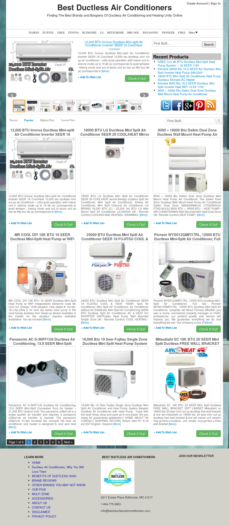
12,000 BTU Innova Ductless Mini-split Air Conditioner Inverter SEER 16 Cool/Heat (113, 43)
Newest (13, 120)
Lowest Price (68, 120)
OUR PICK (39, 489)
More (192, 32)
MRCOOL (133, 32)
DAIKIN (34, 32)
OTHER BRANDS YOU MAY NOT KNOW (58, 485)
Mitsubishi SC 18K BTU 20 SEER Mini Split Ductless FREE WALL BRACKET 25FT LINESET (187, 343)
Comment (114, 49)
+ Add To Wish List (89, 77)
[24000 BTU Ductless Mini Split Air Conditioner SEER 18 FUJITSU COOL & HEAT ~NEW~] (114, 269)
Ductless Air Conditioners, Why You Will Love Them (58, 469)
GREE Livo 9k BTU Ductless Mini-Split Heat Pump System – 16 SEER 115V (186, 63)
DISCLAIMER (41, 512)
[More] (105, 71)
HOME (36, 462)
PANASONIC (151, 32)
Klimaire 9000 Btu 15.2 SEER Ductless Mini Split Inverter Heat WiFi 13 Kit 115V (186, 85)
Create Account (197, 3)
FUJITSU (48, 32)
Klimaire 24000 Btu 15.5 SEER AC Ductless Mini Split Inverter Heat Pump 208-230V (189, 71)
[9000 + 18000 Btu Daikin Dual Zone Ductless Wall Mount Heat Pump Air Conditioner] (186, 165)
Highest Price (47, 120)
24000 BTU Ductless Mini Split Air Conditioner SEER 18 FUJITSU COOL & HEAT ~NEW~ (114, 239)
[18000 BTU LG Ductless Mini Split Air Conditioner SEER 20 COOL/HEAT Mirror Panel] (114, 148)
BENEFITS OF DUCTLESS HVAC (54, 476)
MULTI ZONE (40, 494)
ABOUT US (39, 503)
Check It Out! (137, 78)
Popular (28, 120)
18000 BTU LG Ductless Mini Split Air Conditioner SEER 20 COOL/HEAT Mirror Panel (114, 134)
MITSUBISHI (115, 32)
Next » (68, 442)
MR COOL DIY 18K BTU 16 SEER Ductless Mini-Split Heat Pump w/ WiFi (42, 236)
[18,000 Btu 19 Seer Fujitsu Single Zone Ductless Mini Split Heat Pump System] (114, 374)
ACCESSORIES (42, 498)
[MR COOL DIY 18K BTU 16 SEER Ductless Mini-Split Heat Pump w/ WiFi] (42, 269)
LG (102, 32)
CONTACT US (41, 507)
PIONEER (168, 32)
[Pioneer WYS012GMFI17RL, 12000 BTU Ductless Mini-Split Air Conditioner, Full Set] (187, 269)
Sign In (216, 3)
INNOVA (73, 32)
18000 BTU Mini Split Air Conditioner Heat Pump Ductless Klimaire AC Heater (189, 78)
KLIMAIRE (89, 32)
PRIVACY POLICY (44, 516)
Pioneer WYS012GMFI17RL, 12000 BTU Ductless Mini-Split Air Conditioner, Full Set (187, 239)
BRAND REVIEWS (44, 480)
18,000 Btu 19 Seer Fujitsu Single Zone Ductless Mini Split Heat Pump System (114, 341)
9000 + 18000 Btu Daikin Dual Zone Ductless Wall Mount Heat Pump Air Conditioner (187, 92)
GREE (61, 32)
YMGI (181, 32)
